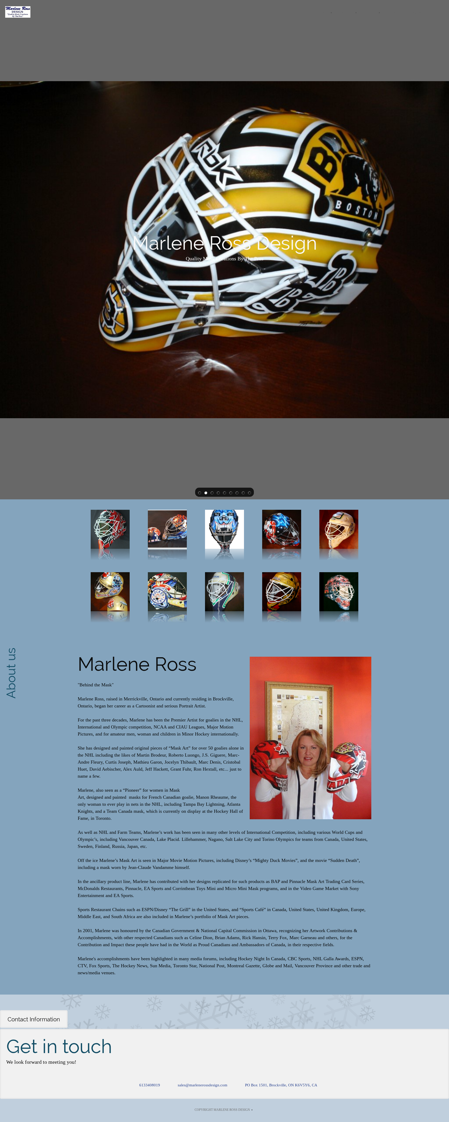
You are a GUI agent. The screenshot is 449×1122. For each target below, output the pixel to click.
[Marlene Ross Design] (17, 12)
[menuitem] (323, 13)
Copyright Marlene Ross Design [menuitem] (222, 1110)
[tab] (34, 1019)
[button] (199, 492)
